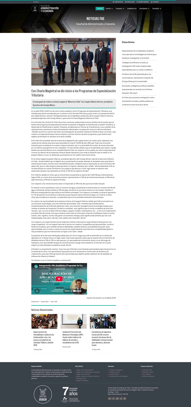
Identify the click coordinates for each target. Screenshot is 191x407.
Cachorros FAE (147, 370)
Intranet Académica (143, 2)
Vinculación (155, 8)
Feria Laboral (146, 374)
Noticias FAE (35, 301)
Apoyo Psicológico (82, 380)
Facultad (108, 8)
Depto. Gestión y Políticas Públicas (88, 376)
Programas (119, 8)
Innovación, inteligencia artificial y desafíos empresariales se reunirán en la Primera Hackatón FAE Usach (138, 89)
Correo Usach (130, 2)
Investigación (143, 8)
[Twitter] (113, 398)
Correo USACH (114, 374)
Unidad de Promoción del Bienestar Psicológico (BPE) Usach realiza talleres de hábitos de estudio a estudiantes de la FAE (73, 337)
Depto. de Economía (83, 374)
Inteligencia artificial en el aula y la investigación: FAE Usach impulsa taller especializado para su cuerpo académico (137, 66)
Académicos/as (131, 8)
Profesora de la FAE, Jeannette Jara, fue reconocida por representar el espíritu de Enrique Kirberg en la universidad (137, 77)
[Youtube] (117, 398)
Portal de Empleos (148, 376)
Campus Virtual (119, 2)
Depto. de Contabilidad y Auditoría (88, 372)
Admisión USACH (147, 372)
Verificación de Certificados (118, 376)
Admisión (100, 8)
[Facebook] (109, 398)
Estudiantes (156, 2)
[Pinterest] (121, 398)
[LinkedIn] (124, 398)
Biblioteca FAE (81, 378)
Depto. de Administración (85, 370)
